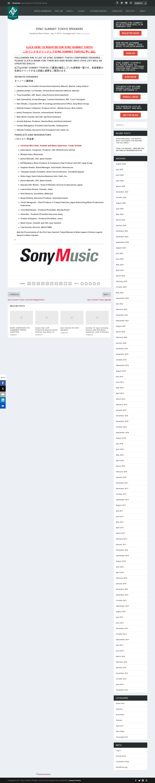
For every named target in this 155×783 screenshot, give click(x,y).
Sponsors (119, 726)
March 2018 (120, 466)
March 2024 (120, 276)
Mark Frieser (43, 33)
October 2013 (121, 679)
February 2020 (121, 337)
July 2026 (119, 169)
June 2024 (120, 259)
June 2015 (120, 623)
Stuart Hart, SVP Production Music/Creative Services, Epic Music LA (46, 330)
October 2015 (121, 600)
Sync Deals (120, 731)
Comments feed (122, 761)
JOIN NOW (130, 76)
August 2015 (121, 611)
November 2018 (122, 421)
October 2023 (121, 287)
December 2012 (122, 690)
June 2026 (120, 175)
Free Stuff (130, 11)
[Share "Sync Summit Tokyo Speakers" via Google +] (38, 283)
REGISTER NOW (130, 33)
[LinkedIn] (3, 400)
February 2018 (121, 472)
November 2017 (122, 488)
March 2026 (120, 186)
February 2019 (121, 404)
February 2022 (121, 309)
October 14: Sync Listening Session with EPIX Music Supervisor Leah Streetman (97, 330)
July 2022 (119, 304)
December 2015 (122, 589)
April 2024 (120, 270)
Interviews (120, 715)
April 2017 (120, 528)
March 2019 (120, 399)
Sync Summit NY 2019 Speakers (69, 329)
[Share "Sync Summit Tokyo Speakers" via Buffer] (56, 283)
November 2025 (122, 192)
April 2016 (120, 572)
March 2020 (120, 332)
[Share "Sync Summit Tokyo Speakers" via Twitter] (33, 283)
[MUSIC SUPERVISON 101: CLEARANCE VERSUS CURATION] (21, 318)
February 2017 (121, 539)
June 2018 (120, 449)
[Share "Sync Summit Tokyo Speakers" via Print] (70, 283)
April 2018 (120, 460)
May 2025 (119, 214)
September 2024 (122, 242)
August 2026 (121, 164)
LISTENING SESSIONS (98, 11)
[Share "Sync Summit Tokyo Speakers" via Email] (65, 283)
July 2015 (119, 617)
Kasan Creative (75, 780)
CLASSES (81, 11)
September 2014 (122, 639)
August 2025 (121, 203)
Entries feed (121, 756)
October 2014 (121, 634)
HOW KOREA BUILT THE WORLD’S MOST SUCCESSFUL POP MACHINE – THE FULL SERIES (129, 141)
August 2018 (121, 438)
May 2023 (119, 293)
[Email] (3, 394)
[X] (3, 389)
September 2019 (122, 365)
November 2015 (122, 595)
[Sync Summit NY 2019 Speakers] (72, 318)
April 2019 (120, 393)
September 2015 (122, 606)
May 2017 (119, 522)
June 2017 (120, 516)
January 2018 (121, 477)
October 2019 (121, 360)
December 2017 (122, 483)
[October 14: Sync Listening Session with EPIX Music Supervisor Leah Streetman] (97, 318)
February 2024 (121, 281)
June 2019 (120, 382)
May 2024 (119, 265)
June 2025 (120, 209)
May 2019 (119, 388)
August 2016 (121, 561)
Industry (119, 709)
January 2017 (121, 544)
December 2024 (122, 231)
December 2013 (122, 673)
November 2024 (122, 237)
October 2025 (121, 197)
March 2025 (120, 220)
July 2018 (119, 444)
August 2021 (121, 326)
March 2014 (120, 656)
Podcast (119, 720)
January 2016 (121, 583)
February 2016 (121, 578)
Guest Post (120, 703)
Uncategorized (69, 33)
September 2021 (122, 321)
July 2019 (119, 376)
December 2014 (122, 628)
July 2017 (119, 511)
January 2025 (121, 225)
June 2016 (120, 567)
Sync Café (59, 11)
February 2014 (121, 662)
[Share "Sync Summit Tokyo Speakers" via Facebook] (29, 283)
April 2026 (120, 181)
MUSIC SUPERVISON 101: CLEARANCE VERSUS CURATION (20, 330)
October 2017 (121, 494)
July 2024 (119, 253)
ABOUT (143, 11)
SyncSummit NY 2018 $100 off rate (34, 3)
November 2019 (122, 354)
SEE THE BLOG (130, 115)
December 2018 (122, 416)
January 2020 (121, 343)
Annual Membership (42, 11)
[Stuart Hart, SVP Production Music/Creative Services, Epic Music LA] (46, 318)
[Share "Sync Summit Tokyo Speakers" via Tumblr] (43, 283)
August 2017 (121, 505)
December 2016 (122, 550)
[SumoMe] (3, 406)
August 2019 (121, 371)
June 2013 (120, 684)
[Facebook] (3, 383)
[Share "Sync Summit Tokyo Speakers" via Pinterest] (47, 283)
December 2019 (122, 348)
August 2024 (121, 248)
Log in (118, 750)
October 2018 (121, 427)
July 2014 (119, 645)
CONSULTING (117, 11)
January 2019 (121, 410)
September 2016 (122, 555)
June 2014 (120, 651)
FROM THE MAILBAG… (130, 149)
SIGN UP (130, 53)
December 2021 (122, 315)
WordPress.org (121, 767)
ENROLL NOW (130, 96)
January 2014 (121, 667)
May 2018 (119, 455)
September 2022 (122, 298)
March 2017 (120, 533)
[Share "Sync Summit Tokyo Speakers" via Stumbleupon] (61, 283)
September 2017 (122, 500)
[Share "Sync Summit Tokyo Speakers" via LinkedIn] (52, 283)
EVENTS (69, 11)
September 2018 (122, 432)
